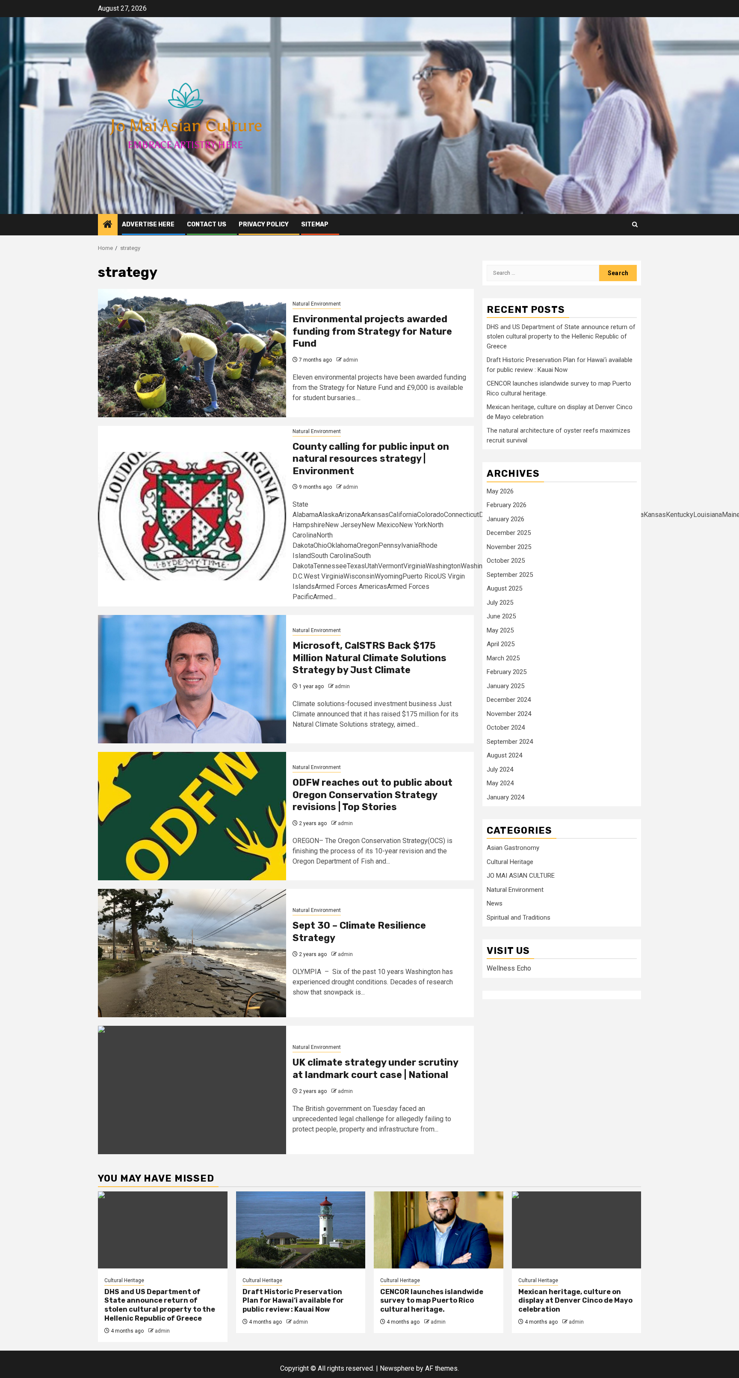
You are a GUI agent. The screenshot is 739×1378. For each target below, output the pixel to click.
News (495, 904)
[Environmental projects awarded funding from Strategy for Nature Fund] (192, 353)
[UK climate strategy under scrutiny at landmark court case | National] (192, 1090)
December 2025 (509, 533)
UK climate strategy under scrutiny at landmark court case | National (375, 1069)
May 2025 (500, 630)
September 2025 (510, 575)
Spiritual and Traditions (518, 918)
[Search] (635, 224)
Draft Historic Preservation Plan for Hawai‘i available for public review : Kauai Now (293, 1301)
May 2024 (500, 783)
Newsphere (397, 1368)
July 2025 (500, 602)
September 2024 (510, 741)
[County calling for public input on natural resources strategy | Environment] (192, 516)
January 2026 (505, 519)
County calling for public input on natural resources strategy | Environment (371, 459)
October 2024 (506, 728)
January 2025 (505, 686)
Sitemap (314, 224)
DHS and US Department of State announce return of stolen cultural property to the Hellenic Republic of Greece (561, 337)
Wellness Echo (509, 969)
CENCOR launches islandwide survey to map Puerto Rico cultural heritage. (431, 1301)
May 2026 (500, 491)
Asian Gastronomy (513, 848)
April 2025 (500, 644)
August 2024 (504, 756)
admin (350, 360)
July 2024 (500, 769)
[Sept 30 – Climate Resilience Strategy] (192, 953)
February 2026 (506, 505)
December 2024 (509, 700)
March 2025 (503, 658)
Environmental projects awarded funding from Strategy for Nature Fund (372, 331)
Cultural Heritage (510, 862)
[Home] (107, 225)
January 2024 (505, 797)
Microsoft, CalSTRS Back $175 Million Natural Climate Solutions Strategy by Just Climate (369, 658)
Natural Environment (317, 304)
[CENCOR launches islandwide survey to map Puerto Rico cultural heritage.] (438, 1229)
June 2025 (501, 617)
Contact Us (206, 224)
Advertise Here (148, 224)
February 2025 (506, 672)
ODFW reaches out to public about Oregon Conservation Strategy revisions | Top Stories (372, 795)
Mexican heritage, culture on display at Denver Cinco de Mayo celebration (575, 1301)
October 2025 (506, 561)
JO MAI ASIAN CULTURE (521, 876)
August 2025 (504, 589)
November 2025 (509, 547)
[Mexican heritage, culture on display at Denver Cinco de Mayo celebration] (576, 1229)
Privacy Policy (264, 224)
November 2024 (509, 714)
